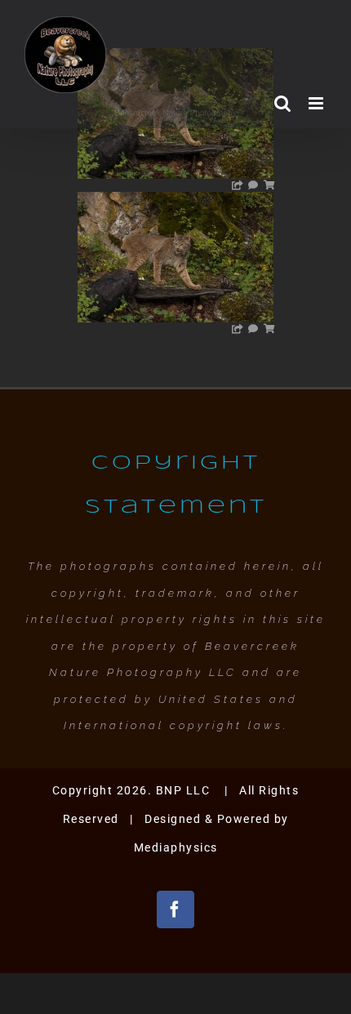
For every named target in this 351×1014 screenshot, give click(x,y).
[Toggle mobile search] (283, 103)
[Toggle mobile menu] (318, 103)
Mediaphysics (176, 847)
